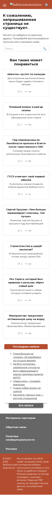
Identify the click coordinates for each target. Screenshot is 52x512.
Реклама (11, 449)
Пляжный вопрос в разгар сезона (26, 109)
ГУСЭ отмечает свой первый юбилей (26, 178)
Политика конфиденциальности (20, 438)
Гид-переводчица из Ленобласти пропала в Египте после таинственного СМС (26, 143)
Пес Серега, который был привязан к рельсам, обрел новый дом (26, 282)
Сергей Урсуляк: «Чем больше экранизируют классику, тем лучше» (26, 213)
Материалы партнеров (20, 418)
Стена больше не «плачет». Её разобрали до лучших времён (27, 357)
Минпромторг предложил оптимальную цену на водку (26, 317)
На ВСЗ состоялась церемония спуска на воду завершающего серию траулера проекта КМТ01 (28, 371)
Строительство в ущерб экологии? (26, 248)
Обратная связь (16, 427)
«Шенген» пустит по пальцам (26, 74)
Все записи (26, 405)
